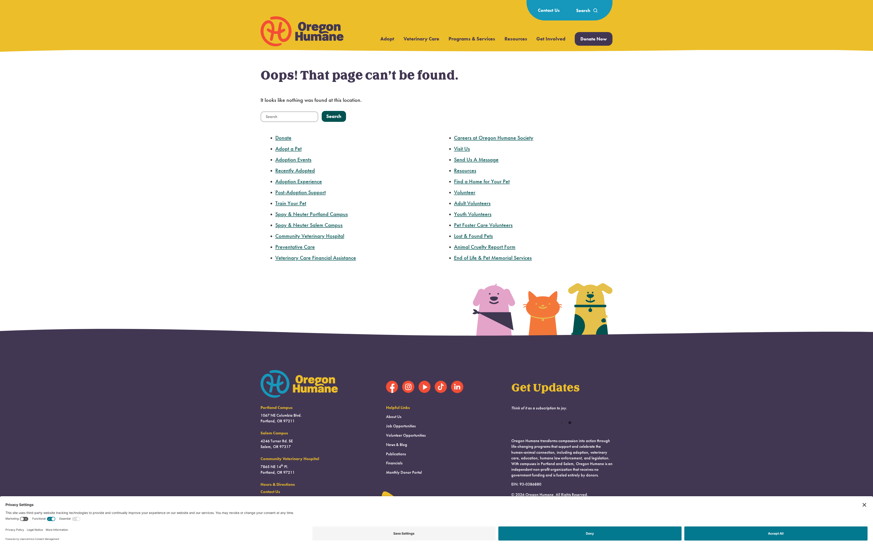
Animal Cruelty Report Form (484, 247)
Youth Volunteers (473, 214)
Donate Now (593, 39)
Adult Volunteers (472, 203)
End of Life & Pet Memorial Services (493, 258)
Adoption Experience (298, 181)
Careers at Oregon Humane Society (493, 138)
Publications (396, 453)
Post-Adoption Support (300, 192)
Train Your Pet (290, 203)
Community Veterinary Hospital (309, 236)
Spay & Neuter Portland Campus (311, 214)
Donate (283, 138)
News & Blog (396, 444)
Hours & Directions (278, 484)
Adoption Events (293, 159)
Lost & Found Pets (473, 236)
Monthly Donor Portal (404, 472)
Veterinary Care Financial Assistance (315, 258)
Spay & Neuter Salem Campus (309, 225)
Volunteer (464, 192)
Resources (515, 39)
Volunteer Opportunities (406, 435)
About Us (393, 416)
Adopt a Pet (288, 148)
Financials (394, 463)
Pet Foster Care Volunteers (483, 225)
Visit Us (462, 148)
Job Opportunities (401, 425)
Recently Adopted (295, 170)
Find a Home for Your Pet (482, 181)
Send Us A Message (476, 159)
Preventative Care (295, 247)
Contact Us (549, 10)
